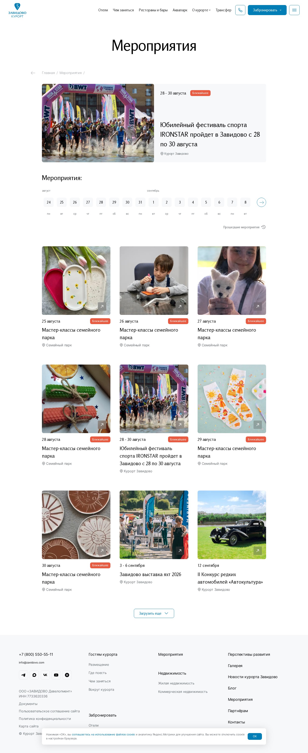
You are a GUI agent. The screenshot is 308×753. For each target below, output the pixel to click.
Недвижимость (172, 673)
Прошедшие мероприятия (241, 227)
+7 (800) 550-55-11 (36, 654)
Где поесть (98, 673)
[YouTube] (56, 675)
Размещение (99, 664)
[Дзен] (67, 675)
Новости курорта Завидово (253, 677)
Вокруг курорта (101, 689)
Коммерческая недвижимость (183, 691)
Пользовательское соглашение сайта (49, 711)
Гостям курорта (103, 654)
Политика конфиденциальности (45, 719)
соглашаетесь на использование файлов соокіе (104, 734)
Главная (48, 73)
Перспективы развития (249, 654)
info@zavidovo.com (31, 662)
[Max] (34, 675)
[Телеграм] (23, 675)
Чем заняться (100, 681)
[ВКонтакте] (45, 675)
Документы (28, 704)
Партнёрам (238, 711)
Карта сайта (29, 726)
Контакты (236, 722)
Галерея (235, 665)
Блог (232, 688)
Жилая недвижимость (176, 683)
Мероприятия (170, 654)
